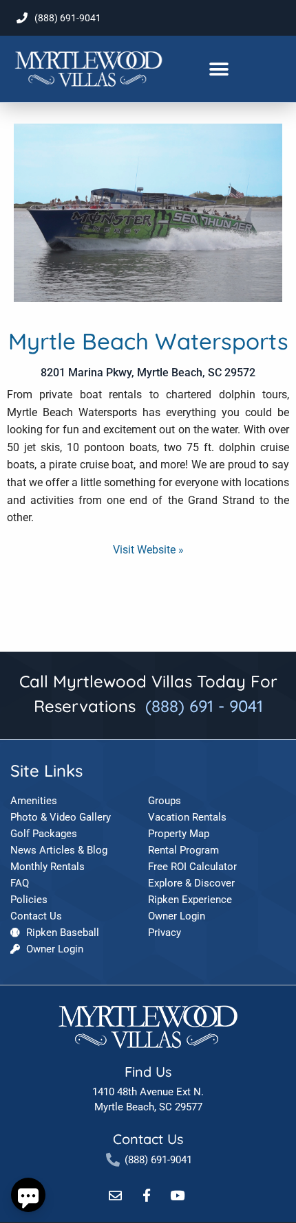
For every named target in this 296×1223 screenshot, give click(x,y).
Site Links (46, 770)
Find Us (148, 1071)
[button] (219, 69)
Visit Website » (148, 549)
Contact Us (148, 1138)
